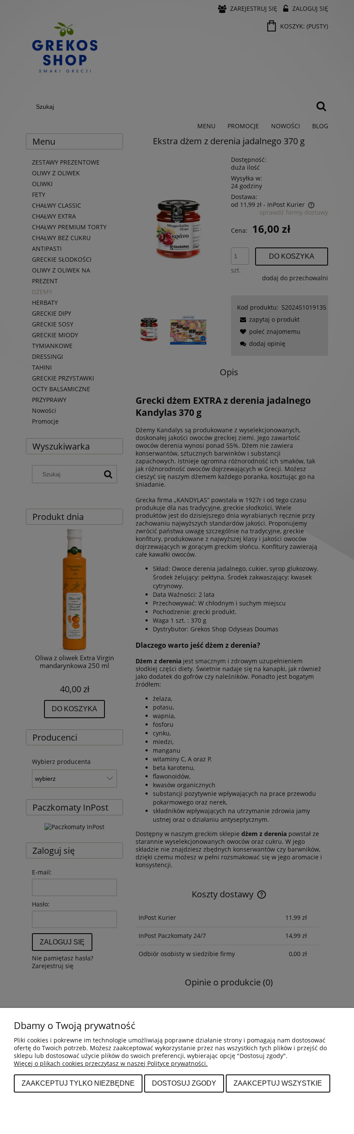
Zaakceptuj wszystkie (278, 1083)
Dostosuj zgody (184, 1083)
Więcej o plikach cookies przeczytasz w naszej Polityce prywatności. (111, 1063)
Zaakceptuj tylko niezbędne (78, 1083)
